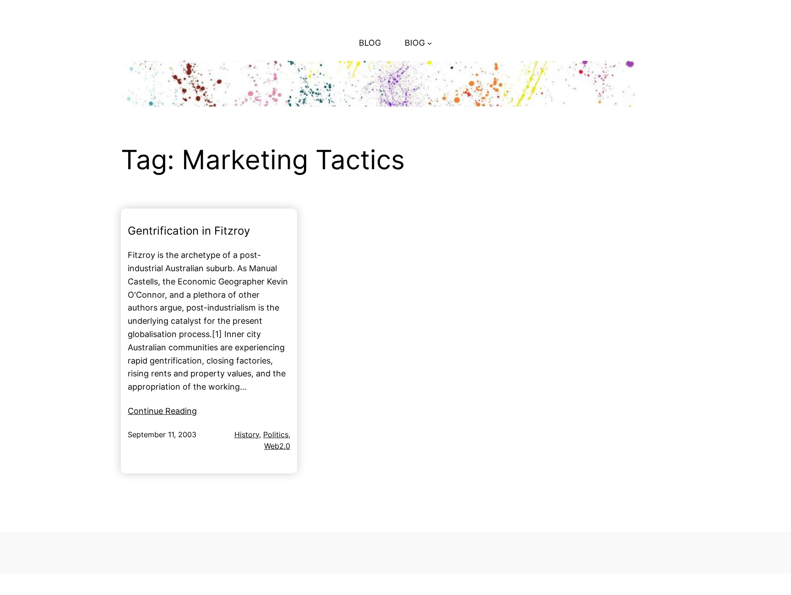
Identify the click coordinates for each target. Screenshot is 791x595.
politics (275, 434)
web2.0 (277, 445)
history (246, 434)
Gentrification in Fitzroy (189, 231)
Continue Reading (162, 411)
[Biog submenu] (429, 43)
